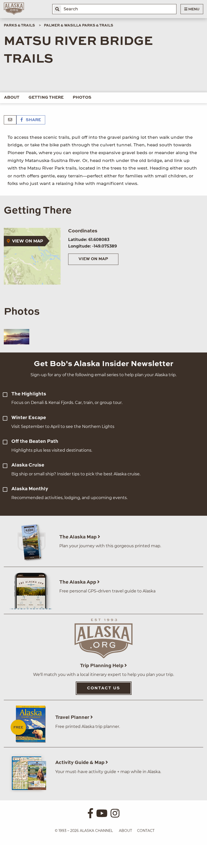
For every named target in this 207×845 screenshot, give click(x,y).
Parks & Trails (19, 25)
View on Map (93, 259)
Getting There (46, 98)
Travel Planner (72, 717)
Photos (82, 98)
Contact (145, 830)
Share (33, 120)
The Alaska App (78, 582)
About (11, 98)
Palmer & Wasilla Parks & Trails (78, 25)
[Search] (57, 9)
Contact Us (103, 688)
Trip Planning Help (102, 665)
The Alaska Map (78, 537)
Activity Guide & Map (80, 762)
